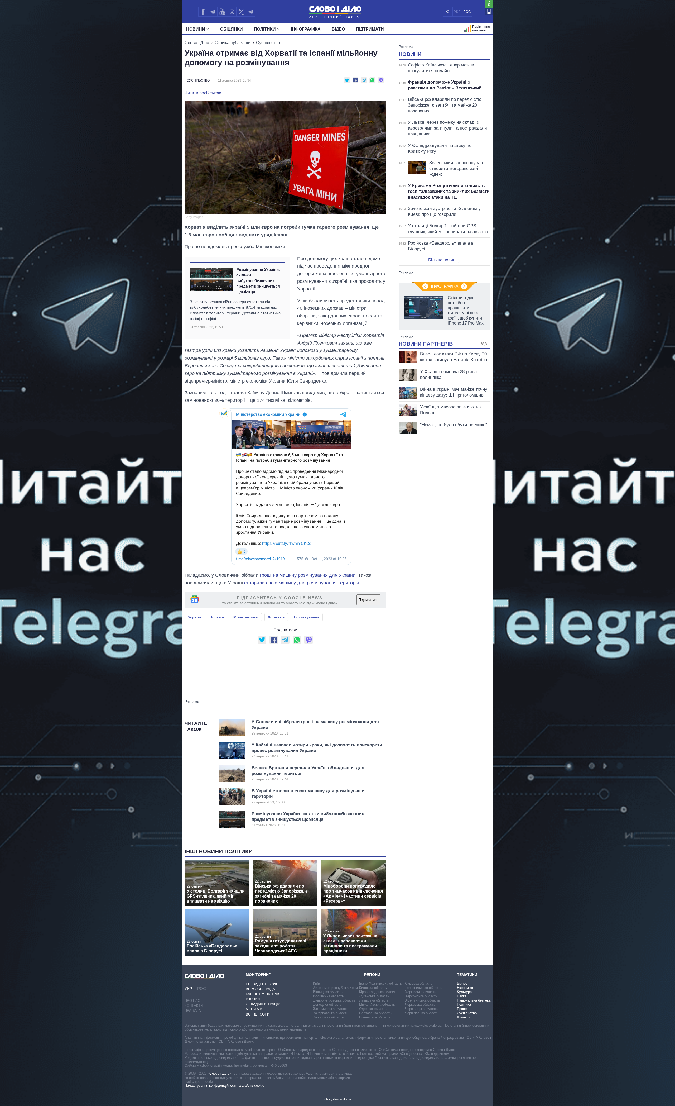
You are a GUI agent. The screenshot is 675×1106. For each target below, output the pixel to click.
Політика (464, 1005)
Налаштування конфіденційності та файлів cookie (224, 1086)
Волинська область (328, 996)
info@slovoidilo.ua (337, 1099)
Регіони (372, 974)
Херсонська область (421, 996)
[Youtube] (222, 12)
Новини (195, 29)
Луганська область (374, 996)
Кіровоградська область (378, 992)
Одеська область (373, 1009)
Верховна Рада (260, 989)
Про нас (192, 1001)
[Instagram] (232, 12)
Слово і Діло (197, 42)
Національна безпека (473, 1000)
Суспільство (268, 42)
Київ (316, 983)
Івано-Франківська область (380, 983)
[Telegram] (212, 12)
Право (462, 1009)
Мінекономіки (245, 617)
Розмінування (306, 617)
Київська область (373, 988)
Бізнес (462, 983)
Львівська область (374, 1000)
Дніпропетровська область (334, 1000)
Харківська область (420, 992)
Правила (193, 1011)
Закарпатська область (330, 1013)
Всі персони (257, 1014)
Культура (464, 992)
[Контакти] (489, 11)
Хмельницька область (422, 1000)
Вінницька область (328, 992)
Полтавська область (375, 1013)
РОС (467, 12)
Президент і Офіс (262, 984)
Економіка (465, 988)
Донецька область (327, 1005)
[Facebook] (203, 12)
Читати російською (203, 93)
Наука (461, 996)
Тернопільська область (423, 988)
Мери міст (255, 1009)
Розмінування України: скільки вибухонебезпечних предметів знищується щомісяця (258, 280)
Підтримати (370, 29)
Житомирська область (330, 1009)
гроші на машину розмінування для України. (308, 575)
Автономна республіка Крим (335, 988)
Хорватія (276, 617)
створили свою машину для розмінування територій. (302, 582)
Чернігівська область (421, 1013)
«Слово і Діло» (219, 1073)
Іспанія (217, 617)
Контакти (194, 1006)
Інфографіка (306, 29)
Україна (195, 617)
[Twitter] (241, 12)
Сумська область (418, 983)
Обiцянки (231, 29)
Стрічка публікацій (232, 42)
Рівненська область (374, 1017)
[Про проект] (489, 4)
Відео (338, 29)
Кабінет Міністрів (262, 994)
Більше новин (441, 260)
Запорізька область (328, 1017)
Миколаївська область (377, 1005)
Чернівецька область (421, 1009)
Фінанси (463, 1017)
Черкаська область (420, 1005)
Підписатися (368, 600)
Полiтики (265, 29)
